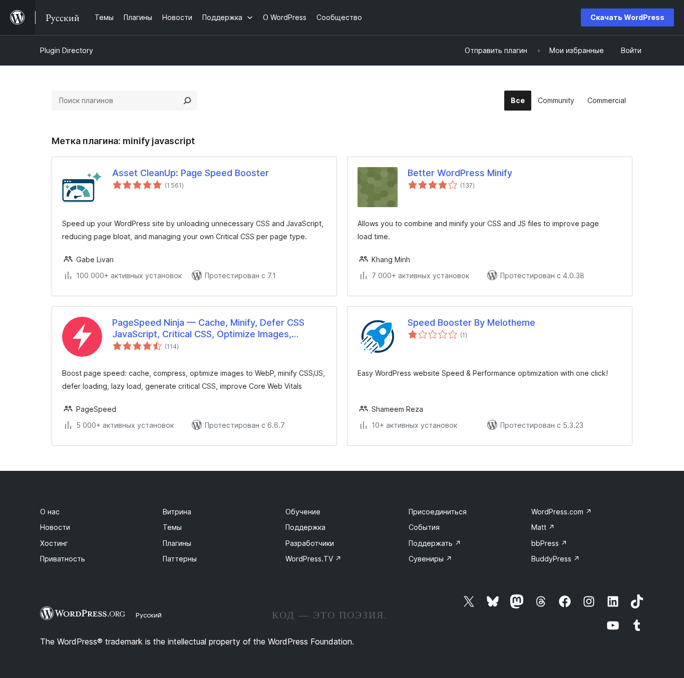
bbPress (549, 543)
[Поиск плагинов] (187, 101)
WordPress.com (561, 511)
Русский (149, 615)
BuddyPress (555, 558)
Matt (543, 527)
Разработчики (309, 543)
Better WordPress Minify (460, 173)
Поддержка (305, 527)
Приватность (62, 558)
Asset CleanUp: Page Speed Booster (190, 173)
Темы (172, 527)
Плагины (177, 543)
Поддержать (435, 543)
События (424, 527)
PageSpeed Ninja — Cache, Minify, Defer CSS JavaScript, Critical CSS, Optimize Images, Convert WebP (208, 328)
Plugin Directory (66, 50)
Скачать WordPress (627, 17)
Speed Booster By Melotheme (471, 322)
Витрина (177, 511)
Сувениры (430, 558)
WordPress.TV (313, 558)
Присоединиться (438, 511)
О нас (50, 511)
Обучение (302, 511)
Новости (55, 527)
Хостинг (54, 543)
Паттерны (180, 558)
